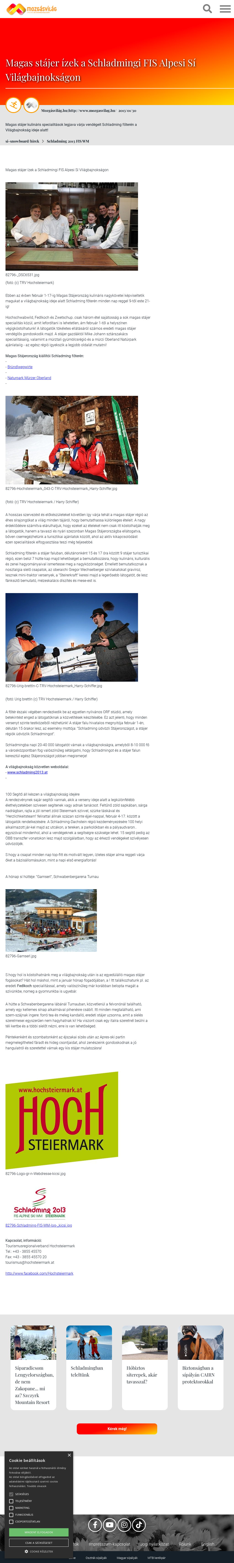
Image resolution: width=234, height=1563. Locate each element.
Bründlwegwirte (20, 367)
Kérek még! (117, 1429)
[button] (39, 1550)
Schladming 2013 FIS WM (68, 141)
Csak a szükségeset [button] (38, 1542)
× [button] (69, 1455)
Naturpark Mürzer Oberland (29, 378)
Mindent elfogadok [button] (39, 1532)
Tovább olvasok (37, 1486)
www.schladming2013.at (27, 772)
